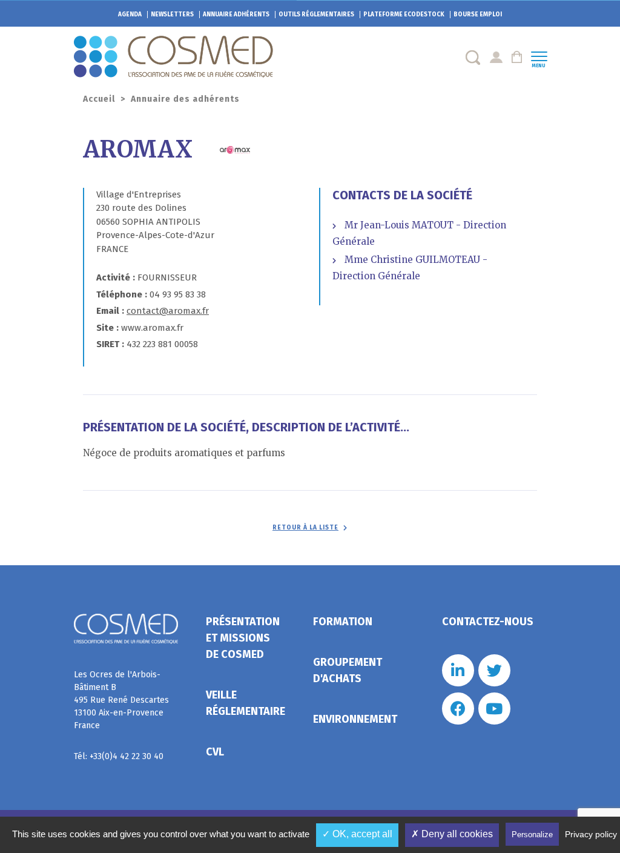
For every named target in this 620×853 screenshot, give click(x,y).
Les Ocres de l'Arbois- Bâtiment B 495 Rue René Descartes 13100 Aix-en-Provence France (121, 700)
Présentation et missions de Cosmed (243, 638)
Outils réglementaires (316, 14)
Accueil (99, 99)
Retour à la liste (305, 527)
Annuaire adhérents (236, 14)
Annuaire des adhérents (185, 99)
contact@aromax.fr (168, 310)
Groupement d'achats (347, 670)
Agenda (130, 14)
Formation (342, 621)
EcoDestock (403, 14)
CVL (215, 751)
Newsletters (172, 14)
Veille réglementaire (245, 703)
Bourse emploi (477, 14)
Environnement (355, 719)
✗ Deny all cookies (452, 834)
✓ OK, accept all (357, 834)
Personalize (532, 834)
